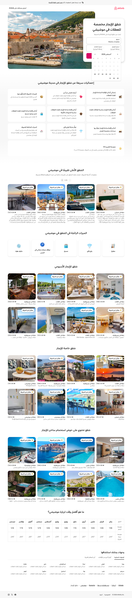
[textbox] (112, 49)
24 (110, 74)
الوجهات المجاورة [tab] (119, 557)
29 (118, 78)
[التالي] (62, 180)
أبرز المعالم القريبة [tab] (90, 557)
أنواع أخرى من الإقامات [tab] (104, 557)
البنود (101, 595)
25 (106, 74)
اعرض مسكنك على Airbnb (17, 8)
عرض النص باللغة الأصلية (56, 2)
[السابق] (69, 180)
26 (102, 74)
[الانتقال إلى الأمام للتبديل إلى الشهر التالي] (95, 54)
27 (98, 74)
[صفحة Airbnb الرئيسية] (119, 8)
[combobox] (103, 42)
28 (95, 74)
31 (110, 78)
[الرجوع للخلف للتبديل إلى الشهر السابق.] (117, 54)
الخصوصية (107, 595)
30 (114, 78)
